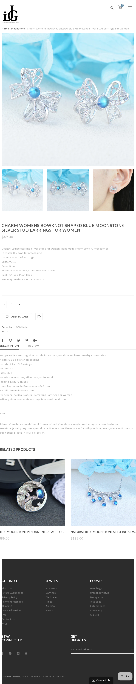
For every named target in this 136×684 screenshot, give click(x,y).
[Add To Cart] (32, 517)
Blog (4, 623)
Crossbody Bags (99, 592)
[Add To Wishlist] (38, 316)
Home (5, 28)
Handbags (96, 588)
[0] (120, 8)
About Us (7, 588)
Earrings (51, 592)
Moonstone (18, 28)
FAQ (4, 614)
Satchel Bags (97, 606)
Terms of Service (11, 610)
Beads (49, 610)
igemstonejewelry (31, 676)
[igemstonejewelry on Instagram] (18, 653)
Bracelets (51, 588)
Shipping (7, 606)
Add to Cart (19, 317)
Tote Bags (95, 601)
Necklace (51, 597)
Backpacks (96, 597)
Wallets (94, 614)
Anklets (50, 606)
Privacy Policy (10, 597)
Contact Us (8, 619)
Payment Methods (12, 601)
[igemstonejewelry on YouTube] (26, 653)
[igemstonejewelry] (10, 14)
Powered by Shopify (53, 676)
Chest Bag (96, 610)
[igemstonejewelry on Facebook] (2, 653)
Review (33, 346)
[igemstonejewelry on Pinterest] (10, 653)
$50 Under (22, 327)
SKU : (5, 331)
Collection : (8, 327)
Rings (49, 601)
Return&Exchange (12, 592)
